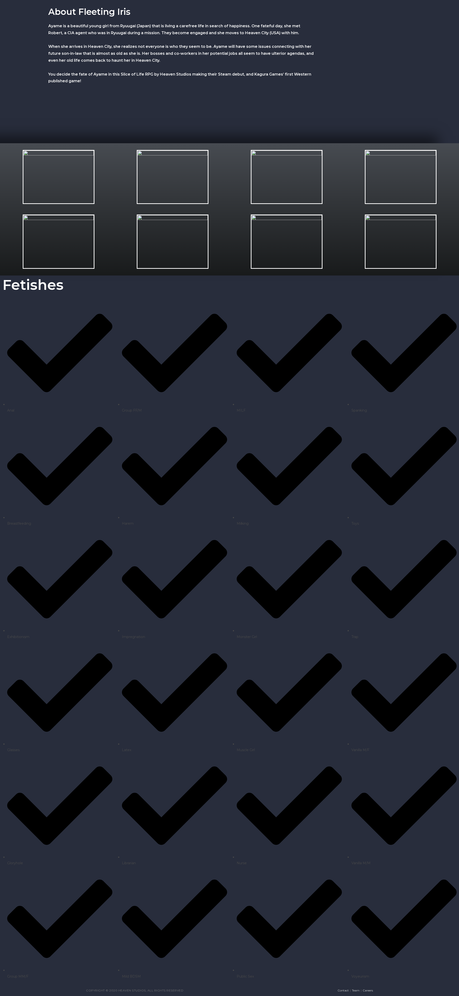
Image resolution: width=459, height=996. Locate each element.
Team (356, 990)
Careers (368, 990)
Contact (343, 990)
